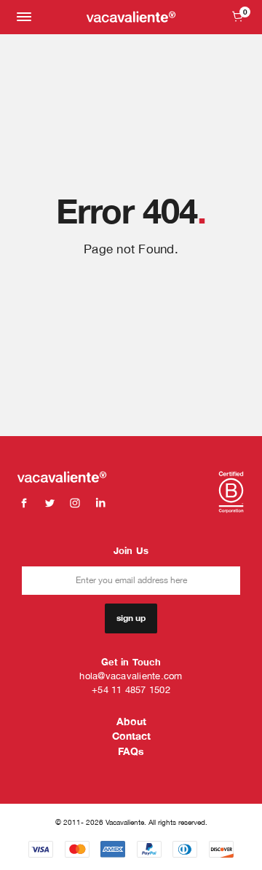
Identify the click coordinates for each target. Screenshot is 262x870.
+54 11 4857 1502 (131, 689)
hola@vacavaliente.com (130, 676)
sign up (131, 618)
